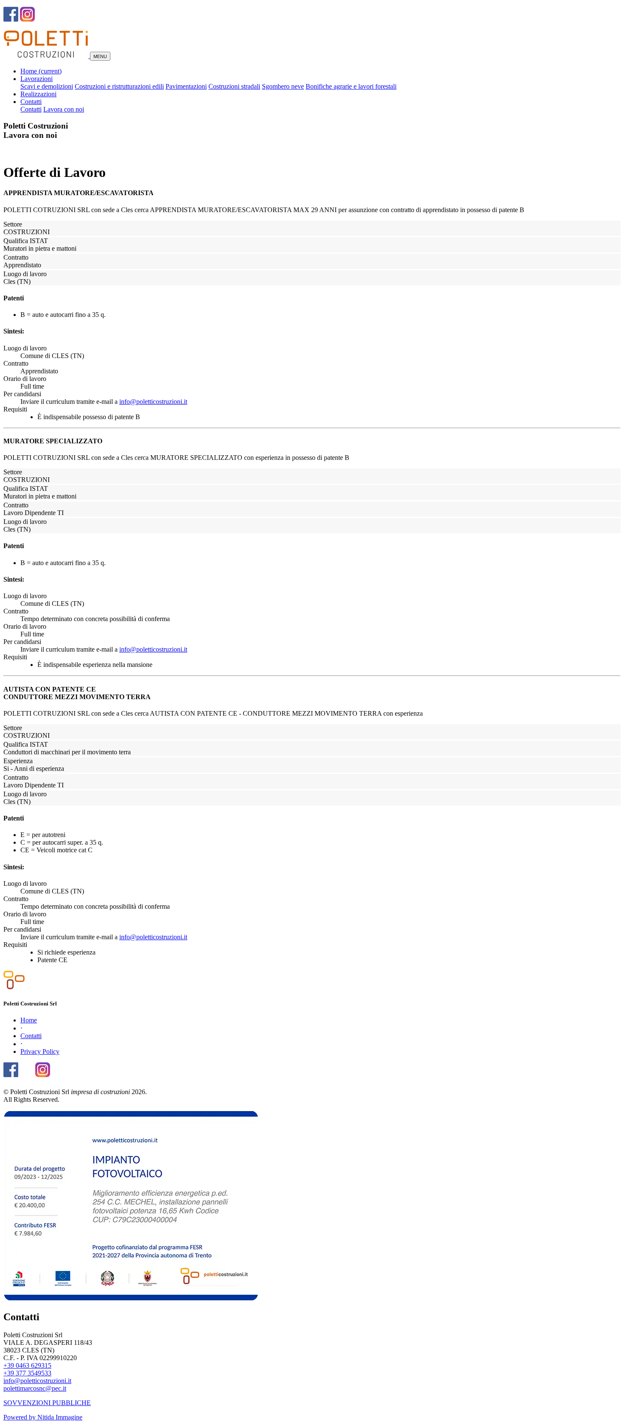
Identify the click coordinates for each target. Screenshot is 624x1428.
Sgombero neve (283, 86)
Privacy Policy (39, 1051)
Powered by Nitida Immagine (42, 1417)
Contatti (31, 109)
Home (41, 71)
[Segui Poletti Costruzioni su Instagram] (42, 1072)
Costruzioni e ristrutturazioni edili (119, 86)
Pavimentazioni (186, 86)
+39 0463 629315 (27, 1365)
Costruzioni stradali (234, 86)
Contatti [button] (31, 101)
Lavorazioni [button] (36, 78)
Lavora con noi (63, 109)
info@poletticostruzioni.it (153, 401)
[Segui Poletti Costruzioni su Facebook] (10, 1072)
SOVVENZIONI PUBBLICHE (47, 1402)
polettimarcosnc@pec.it (34, 1388)
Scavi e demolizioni (46, 86)
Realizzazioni (38, 94)
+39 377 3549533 (27, 1373)
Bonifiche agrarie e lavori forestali (351, 86)
